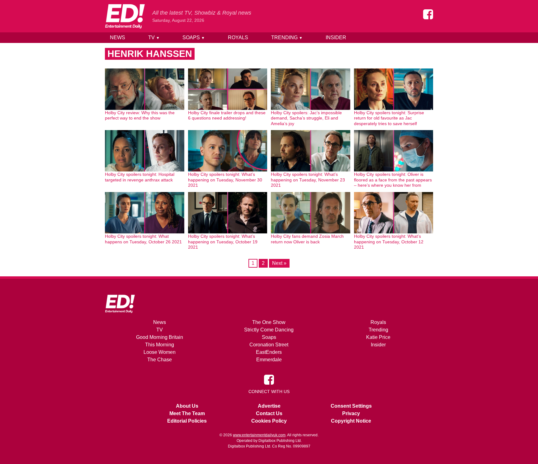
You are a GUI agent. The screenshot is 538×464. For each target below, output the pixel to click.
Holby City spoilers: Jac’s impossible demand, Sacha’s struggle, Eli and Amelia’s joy (306, 118)
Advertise (269, 406)
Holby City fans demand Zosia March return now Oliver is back (307, 239)
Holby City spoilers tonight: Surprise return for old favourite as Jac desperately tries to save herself (389, 118)
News (117, 37)
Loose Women (160, 352)
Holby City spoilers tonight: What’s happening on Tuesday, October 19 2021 (222, 242)
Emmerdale (269, 359)
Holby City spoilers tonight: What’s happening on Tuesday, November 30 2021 (225, 180)
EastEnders (269, 352)
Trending (287, 37)
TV (154, 37)
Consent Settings (351, 406)
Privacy (351, 413)
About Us (187, 406)
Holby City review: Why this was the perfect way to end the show (140, 115)
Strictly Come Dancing (269, 329)
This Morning (159, 344)
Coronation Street (268, 344)
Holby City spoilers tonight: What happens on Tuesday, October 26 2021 (143, 239)
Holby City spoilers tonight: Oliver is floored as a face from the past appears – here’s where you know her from (393, 180)
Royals (238, 37)
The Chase (159, 359)
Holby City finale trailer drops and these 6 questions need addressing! (227, 115)
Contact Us (269, 413)
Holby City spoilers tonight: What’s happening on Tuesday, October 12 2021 (388, 242)
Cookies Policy (269, 421)
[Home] (125, 16)
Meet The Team (187, 413)
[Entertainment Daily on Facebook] (428, 14)
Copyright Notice (351, 421)
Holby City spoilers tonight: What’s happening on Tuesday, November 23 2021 (308, 180)
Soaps (193, 37)
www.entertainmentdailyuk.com (259, 435)
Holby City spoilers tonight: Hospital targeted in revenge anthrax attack (139, 177)
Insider (336, 37)
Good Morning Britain (159, 337)
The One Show (269, 322)
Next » (279, 263)
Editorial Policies (187, 421)
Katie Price (378, 337)
